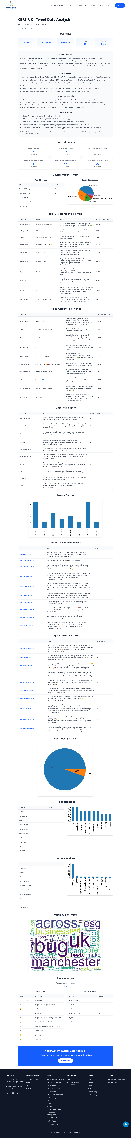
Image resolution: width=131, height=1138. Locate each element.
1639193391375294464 (26, 666)
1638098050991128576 (26, 586)
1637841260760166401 (26, 576)
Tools (70, 5)
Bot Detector (51, 1092)
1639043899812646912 (26, 567)
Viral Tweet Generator (55, 1095)
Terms (89, 1088)
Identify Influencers (54, 1082)
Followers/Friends (32, 1079)
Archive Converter (53, 1085)
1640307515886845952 (26, 709)
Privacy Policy (92, 1092)
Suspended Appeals (54, 1109)
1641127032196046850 (26, 561)
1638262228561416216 (26, 648)
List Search (50, 1106)
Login (110, 5)
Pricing (79, 5)
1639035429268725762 (26, 729)
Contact (90, 1085)
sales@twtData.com (117, 1079)
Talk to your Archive (54, 1088)
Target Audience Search (55, 1079)
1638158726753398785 (26, 617)
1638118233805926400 (26, 603)
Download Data (57, 5)
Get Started (65, 1061)
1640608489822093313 (26, 698)
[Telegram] (126, 1124)
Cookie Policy (92, 1095)
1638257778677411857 (26, 625)
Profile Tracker (52, 1121)
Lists (27, 1085)
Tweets (28, 1082)
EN (102, 5)
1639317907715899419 (26, 690)
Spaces (28, 1088)
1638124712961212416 (26, 610)
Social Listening (52, 1124)
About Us (90, 1082)
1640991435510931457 (26, 554)
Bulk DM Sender (52, 1118)
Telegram (113, 1082)
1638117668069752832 (26, 595)
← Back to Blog (23, 15)
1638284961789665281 (26, 720)
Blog (86, 5)
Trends (93, 5)
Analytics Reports (53, 1098)
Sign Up (120, 5)
